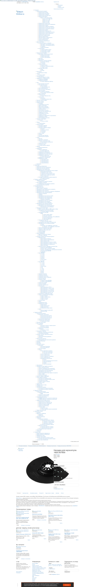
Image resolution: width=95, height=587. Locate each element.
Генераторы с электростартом (48, 422)
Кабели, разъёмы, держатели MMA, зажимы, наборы (48, 208)
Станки (38, 137)
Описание (19, 493)
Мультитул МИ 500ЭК (37, 514)
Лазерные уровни (44, 65)
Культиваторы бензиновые (43, 333)
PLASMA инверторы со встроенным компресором (48, 399)
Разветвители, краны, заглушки (46, 172)
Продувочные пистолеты (43, 112)
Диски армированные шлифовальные (48, 244)
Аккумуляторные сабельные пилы (45, 30)
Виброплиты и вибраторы (41, 413)
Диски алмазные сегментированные (47, 239)
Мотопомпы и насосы (40, 344)
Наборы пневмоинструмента (44, 107)
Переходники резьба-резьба (46, 171)
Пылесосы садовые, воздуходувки (43, 376)
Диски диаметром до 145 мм (46, 287)
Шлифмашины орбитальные (44, 155)
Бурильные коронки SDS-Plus (46, 247)
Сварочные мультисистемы (44, 395)
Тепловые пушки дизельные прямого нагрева (45, 437)
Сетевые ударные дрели (45, 51)
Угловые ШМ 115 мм (44, 159)
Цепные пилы (41, 96)
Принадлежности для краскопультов (45, 196)
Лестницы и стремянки (43, 235)
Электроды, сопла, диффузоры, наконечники (49, 225)
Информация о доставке (36, 571)
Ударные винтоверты (45, 47)
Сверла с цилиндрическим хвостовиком (46, 294)
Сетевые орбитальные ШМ (46, 156)
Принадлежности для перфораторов (45, 198)
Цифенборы (43, 251)
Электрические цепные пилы (46, 99)
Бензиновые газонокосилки (44, 314)
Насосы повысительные (45, 355)
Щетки (40, 309)
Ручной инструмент (40, 124)
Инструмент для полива (43, 380)
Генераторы (39, 417)
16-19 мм (42, 255)
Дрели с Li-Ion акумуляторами (46, 17)
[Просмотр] (20, 515)
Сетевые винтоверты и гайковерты (45, 43)
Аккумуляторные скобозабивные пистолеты (47, 32)
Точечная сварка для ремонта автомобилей (49, 409)
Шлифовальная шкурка (43, 303)
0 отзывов (55, 488)
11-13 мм (42, 262)
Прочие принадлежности (47, 217)
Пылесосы (41, 119)
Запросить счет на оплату (58, 482)
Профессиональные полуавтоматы (45, 403)
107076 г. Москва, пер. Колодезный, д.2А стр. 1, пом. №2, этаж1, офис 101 (55, 565)
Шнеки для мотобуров (43, 374)
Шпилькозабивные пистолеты (44, 117)
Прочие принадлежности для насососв (50, 360)
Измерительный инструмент (42, 52)
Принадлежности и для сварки (42, 207)
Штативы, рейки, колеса (43, 68)
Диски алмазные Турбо (45, 240)
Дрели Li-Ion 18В (46, 21)
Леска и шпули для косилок (44, 367)
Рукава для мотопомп (47, 361)
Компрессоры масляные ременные (43, 168)
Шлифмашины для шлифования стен (45, 152)
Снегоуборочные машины (41, 387)
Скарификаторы (39, 385)
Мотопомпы (39, 343)
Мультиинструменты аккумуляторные (45, 37)
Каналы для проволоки (47, 215)
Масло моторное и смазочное (42, 188)
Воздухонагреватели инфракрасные (43, 433)
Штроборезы (39, 163)
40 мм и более (43, 259)
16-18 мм (42, 265)
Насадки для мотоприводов (44, 327)
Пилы (38, 82)
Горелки (42, 224)
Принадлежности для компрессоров (43, 169)
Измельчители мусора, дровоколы (45, 336)
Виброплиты (41, 415)
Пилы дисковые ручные (43, 84)
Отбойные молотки (42, 108)
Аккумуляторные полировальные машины (46, 28)
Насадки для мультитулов (43, 276)
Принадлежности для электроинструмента (44, 192)
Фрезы (40, 301)
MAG (42, 213)
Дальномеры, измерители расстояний (46, 54)
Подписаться (67, 571)
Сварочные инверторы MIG (44, 392)
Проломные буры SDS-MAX (46, 250)
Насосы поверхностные (45, 354)
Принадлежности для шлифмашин (45, 202)
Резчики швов (39, 429)
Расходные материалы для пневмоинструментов (48, 177)
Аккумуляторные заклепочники (44, 23)
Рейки (42, 69)
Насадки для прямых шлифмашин (45, 277)
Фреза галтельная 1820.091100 (23, 534)
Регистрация (60, 5)
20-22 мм (42, 256)
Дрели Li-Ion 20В (46, 22)
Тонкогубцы (43, 132)
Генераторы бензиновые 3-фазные (47, 424)
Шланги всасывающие (47, 363)
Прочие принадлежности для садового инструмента (48, 372)
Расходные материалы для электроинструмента (45, 236)
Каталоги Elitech (35, 563)
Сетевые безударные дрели (46, 49)
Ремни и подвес (42, 373)
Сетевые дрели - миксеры (45, 50)
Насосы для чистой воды (47, 352)
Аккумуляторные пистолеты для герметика (46, 27)
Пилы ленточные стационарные (44, 89)
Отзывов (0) (41, 493)
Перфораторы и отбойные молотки (43, 78)
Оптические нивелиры (45, 61)
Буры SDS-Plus (41, 261)
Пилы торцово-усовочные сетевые (47, 92)
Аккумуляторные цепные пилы (44, 34)
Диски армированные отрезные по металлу (49, 243)
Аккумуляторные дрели (43, 16)
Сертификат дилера (33, 493)
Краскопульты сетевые (43, 72)
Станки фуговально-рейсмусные (47, 141)
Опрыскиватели (39, 365)
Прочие (42, 272)
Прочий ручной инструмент (44, 136)
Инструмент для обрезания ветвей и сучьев (47, 379)
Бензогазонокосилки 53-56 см (46, 317)
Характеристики (25, 493)
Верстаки (40, 138)
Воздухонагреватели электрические (43, 434)
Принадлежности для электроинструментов (44, 203)
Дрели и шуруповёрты (43, 105)
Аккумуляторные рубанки (43, 29)
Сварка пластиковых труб (41, 410)
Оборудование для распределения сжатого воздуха (48, 170)
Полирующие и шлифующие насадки (45, 293)
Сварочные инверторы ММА (44, 394)
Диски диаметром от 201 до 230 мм (47, 290)
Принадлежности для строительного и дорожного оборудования (48, 191)
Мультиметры (41, 59)
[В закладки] (54, 487)
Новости (33, 582)
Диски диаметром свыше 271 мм (47, 292)
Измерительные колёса (45, 55)
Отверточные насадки (43, 282)
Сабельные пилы (42, 94)
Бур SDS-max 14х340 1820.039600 (69, 533)
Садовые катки (39, 383)
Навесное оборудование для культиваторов (47, 368)
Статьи (33, 581)
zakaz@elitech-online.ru (40, 1)
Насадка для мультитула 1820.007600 (64, 445)
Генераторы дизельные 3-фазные (47, 427)
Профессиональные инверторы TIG (45, 402)
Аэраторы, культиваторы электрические (46, 332)
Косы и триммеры (40, 323)
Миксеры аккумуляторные (43, 36)
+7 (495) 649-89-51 (24, 1)
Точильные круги (42, 300)
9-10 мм (42, 269)
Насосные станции (42, 348)
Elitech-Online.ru (19, 498)
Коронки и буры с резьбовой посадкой (48, 248)
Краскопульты (39, 71)
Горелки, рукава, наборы (47, 214)
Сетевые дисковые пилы (45, 86)
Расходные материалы (45, 178)
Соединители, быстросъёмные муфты (48, 173)
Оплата (62, 493)
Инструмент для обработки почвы (45, 378)
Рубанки (38, 122)
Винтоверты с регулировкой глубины (47, 44)
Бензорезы (39, 412)
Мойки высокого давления (41, 338)
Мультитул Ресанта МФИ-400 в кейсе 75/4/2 (55, 515)
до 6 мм (42, 270)
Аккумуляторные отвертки (43, 25)
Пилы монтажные (42, 90)
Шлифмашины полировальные (44, 157)
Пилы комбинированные (43, 88)
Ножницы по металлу (45, 129)
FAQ (33, 576)
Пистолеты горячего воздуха (42, 100)
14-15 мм (42, 254)
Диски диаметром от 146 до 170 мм (47, 288)
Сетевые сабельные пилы (45, 95)
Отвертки (40, 134)
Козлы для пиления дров (41, 322)
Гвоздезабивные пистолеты (44, 104)
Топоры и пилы (41, 382)
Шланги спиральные (44, 176)
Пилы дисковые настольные (44, 83)
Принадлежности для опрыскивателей (46, 370)
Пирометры (43, 62)
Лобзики (38, 73)
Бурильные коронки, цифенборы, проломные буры (48, 246)
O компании (18, 572)
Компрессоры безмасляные (42, 166)
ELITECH (58, 454)
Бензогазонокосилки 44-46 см (46, 315)
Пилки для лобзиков (42, 283)
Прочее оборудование (41, 233)
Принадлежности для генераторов (45, 428)
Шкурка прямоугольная (45, 305)
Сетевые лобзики (42, 74)
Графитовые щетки (40, 187)
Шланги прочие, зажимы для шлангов (48, 174)
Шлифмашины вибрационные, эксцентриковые (47, 115)
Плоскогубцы (43, 130)
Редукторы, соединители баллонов (45, 228)
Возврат (33, 579)
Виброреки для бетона (41, 416)
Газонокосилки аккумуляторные (44, 318)
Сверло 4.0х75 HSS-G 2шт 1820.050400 (54, 534)
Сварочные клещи (44, 407)
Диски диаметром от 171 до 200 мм (47, 289)
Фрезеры (38, 146)
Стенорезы (39, 431)
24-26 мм (42, 257)
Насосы (40, 349)
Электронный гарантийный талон (38, 568)
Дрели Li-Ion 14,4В (46, 19)
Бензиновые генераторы (43, 418)
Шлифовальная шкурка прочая (46, 307)
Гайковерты (43, 46)
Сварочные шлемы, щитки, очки (44, 229)
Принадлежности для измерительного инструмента (46, 189)
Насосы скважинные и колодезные (47, 356)
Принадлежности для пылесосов (42, 190)
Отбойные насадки (42, 279)
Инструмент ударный (43, 126)
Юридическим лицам (36, 570)
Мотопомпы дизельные (45, 347)
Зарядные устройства (40, 180)
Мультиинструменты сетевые (44, 77)
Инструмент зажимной (43, 125)
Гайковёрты (41, 103)
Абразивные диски (42, 237)
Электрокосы (41, 328)
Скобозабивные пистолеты (44, 113)
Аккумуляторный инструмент (42, 11)
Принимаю (67, 585)
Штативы (42, 70)
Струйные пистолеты (42, 114)
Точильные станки (42, 144)
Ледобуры (40, 194)
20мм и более (43, 266)
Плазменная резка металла (42, 396)
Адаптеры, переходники (45, 199)
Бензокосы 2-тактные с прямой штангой (48, 325)
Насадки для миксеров (43, 274)
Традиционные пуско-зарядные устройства (46, 183)
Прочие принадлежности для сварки (45, 227)
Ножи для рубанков (42, 278)
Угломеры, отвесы (44, 67)
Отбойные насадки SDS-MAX (46, 280)
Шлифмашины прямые (43, 116)
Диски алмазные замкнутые (46, 238)
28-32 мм (42, 258)
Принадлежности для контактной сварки (46, 210)
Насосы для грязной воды (48, 351)
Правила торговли (35, 565)
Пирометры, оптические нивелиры (45, 60)
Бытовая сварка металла (41, 391)
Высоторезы (41, 335)
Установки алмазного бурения (44, 145)
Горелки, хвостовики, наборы (46, 221)
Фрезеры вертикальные (43, 147)
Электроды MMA (42, 232)
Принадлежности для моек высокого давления (47, 339)
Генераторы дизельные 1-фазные (47, 426)
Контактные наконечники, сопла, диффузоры (51, 216)
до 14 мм (42, 260)
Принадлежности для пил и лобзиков (45, 200)
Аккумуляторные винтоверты (44, 13)
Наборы (42, 271)
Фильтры (44, 362)
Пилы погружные (44, 85)
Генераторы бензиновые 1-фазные (47, 420)
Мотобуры (38, 341)
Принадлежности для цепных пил (45, 371)
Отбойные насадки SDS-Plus (46, 281)
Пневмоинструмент (40, 102)
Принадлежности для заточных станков (46, 195)
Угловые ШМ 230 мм (44, 162)
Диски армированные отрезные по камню (48, 241)
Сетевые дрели (41, 48)
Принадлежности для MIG (43, 212)
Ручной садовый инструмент (42, 377)
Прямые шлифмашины (43, 149)
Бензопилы (43, 97)
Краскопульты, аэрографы (43, 106)
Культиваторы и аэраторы (41, 331)
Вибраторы (41, 414)
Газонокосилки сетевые (45, 321)
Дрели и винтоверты (40, 41)
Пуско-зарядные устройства (42, 182)
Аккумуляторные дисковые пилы (45, 15)
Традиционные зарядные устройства (45, 181)
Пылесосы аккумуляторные (44, 38)
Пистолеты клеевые (40, 101)
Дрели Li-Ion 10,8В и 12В (47, 18)
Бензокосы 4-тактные (45, 326)
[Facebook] (18, 583)
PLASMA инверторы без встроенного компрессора (48, 398)
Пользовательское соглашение (37, 572)
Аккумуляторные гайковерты (44, 14)
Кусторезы (41, 337)
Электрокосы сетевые (45, 329)
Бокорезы (43, 128)
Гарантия (34, 574)
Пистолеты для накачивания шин (45, 111)
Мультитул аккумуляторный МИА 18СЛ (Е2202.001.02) (22, 518)
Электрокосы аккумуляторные (44, 40)
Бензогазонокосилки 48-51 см (46, 316)
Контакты (34, 578)
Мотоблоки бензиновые (41, 340)
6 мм (42, 267)
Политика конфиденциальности (38, 573)
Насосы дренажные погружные (46, 350)
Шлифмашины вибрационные (44, 151)
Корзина (59, 6)
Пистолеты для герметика (43, 135)
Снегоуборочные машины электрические (46, 389)
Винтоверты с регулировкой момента (47, 45)
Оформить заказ (61, 7)
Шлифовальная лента (43, 302)
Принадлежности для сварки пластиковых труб (47, 222)
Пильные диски (41, 285)
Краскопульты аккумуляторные (44, 35)
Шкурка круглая (44, 304)
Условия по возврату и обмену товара (39, 567)
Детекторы (41, 58)
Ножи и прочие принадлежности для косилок (47, 369)
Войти (62, 8)
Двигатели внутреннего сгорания (45, 234)
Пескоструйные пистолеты (43, 110)
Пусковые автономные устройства (43, 184)
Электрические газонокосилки (44, 320)
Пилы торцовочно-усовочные (44, 91)
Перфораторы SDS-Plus (43, 80)
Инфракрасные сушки (41, 435)
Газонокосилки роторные (41, 313)
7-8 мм (42, 268)
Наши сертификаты (35, 575)
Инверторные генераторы (48, 423)
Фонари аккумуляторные (43, 39)
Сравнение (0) (56, 1)
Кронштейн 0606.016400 (37, 533)
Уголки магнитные (42, 230)
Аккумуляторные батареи (43, 12)
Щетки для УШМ (44, 311)
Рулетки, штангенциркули (45, 57)
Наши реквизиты (19, 571)
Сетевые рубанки (42, 123)
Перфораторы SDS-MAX (43, 79)
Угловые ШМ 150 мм (44, 161)
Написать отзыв (60, 488)
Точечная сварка (42, 406)
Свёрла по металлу (44, 298)
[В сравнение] (56, 487)
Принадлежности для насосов (46, 358)
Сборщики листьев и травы (41, 384)
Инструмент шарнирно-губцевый (45, 127)
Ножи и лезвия (41, 133)
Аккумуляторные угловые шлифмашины (46, 33)
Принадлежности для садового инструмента (45, 366)
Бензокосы (41, 324)
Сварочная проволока (47, 218)
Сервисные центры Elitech (37, 566)
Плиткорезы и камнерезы (43, 139)
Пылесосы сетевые (44, 121)
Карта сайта (34, 577)
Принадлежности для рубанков (44, 201)
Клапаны (44, 359)
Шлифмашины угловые (43, 158)
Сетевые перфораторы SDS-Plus (47, 81)
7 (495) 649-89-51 (41, 505)
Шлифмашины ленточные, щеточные (45, 154)
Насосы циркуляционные (45, 357)
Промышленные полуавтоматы (44, 401)
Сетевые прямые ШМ (45, 150)
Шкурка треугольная (44, 306)
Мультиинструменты (40, 76)
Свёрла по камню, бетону (45, 296)
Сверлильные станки (42, 143)
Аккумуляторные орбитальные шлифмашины (47, 24)
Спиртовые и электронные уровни (47, 66)
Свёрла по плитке (44, 299)
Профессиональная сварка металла (43, 400)
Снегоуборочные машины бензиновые (46, 388)
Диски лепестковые (44, 245)
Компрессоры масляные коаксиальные (44, 167)
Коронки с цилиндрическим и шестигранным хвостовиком (51, 249)
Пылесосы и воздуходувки (41, 118)
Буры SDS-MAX (41, 252)
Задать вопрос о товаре (49, 493)
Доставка (57, 493)
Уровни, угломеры (42, 63)
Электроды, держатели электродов (47, 211)
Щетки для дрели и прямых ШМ (47, 310)
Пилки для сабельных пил (43, 284)
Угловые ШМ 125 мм (44, 160)
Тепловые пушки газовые (41, 436)
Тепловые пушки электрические (42, 439)
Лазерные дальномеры (45, 56)
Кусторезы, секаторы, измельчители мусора (45, 334)
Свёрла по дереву (44, 295)
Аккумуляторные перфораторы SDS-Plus (46, 26)
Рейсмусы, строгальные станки (44, 140)
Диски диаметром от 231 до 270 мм (47, 291)
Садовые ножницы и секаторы (44, 381)
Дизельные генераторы (43, 425)
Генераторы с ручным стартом (48, 421)
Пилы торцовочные (42, 93)
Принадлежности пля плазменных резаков (46, 223)
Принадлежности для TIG (43, 219)
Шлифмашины (39, 148)
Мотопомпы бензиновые (45, 346)
